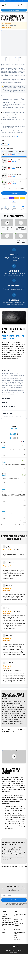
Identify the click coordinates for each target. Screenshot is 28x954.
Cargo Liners (5, 916)
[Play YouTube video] (14, 756)
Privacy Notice (22, 903)
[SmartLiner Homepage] (10, 5)
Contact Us (16, 925)
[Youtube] (14, 946)
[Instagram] (18, 946)
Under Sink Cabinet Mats (7, 922)
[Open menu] (2, 4)
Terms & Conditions (18, 923)
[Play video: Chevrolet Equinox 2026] (7, 222)
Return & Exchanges (19, 919)
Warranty (16, 921)
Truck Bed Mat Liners (7, 918)
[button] (25, 5)
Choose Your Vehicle (6, 27)
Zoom (24, 53)
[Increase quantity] (12, 188)
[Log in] (18, 5)
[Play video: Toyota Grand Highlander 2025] (21, 222)
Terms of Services (9, 950)
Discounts (4, 932)
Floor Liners (4, 914)
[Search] (22, 4)
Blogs (15, 937)
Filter (4, 442)
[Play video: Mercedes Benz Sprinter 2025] (21, 236)
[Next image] (24, 43)
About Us (16, 935)
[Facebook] (10, 946)
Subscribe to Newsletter (14, 900)
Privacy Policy (19, 950)
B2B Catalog (17, 939)
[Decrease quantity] (5, 188)
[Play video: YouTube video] (7, 236)
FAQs (15, 917)
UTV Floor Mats (5, 920)
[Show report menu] (24, 455)
